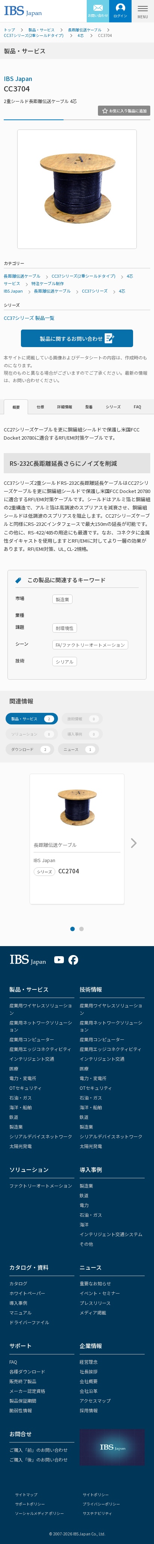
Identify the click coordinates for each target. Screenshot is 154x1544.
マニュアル (20, 1312)
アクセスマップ (95, 1400)
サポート (20, 1346)
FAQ (137, 406)
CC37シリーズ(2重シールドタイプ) (34, 35)
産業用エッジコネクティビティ (40, 1049)
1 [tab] (72, 929)
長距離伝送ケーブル (84, 29)
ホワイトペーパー (27, 1293)
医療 (13, 1068)
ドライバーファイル (29, 1322)
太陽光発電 (20, 1146)
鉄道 (13, 1117)
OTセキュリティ (25, 1088)
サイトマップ (26, 1494)
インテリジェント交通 (31, 1058)
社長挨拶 (89, 1371)
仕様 (40, 406)
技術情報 (81, 718)
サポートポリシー (30, 1504)
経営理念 (89, 1362)
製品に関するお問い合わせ (71, 338)
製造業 (16, 1126)
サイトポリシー (96, 1494)
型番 (89, 406)
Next (132, 839)
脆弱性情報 (20, 1410)
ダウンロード (28, 749)
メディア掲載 (93, 1312)
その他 (86, 1244)
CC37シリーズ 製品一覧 (29, 317)
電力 (84, 1205)
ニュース (77, 749)
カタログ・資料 (29, 1267)
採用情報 (89, 1410)
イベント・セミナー (100, 1293)
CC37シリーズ (95, 291)
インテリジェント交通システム (111, 1234)
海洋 (84, 1224)
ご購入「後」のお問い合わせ (38, 1459)
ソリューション (30, 734)
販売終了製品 (22, 1381)
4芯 (81, 35)
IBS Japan (18, 78)
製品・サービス (41, 29)
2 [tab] (81, 929)
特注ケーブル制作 (47, 283)
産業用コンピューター (31, 1039)
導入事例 (81, 734)
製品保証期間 (22, 1400)
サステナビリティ (97, 1513)
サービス (12, 283)
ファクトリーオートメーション (40, 1185)
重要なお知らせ (95, 1283)
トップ (9, 29)
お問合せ (20, 1434)
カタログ (18, 1283)
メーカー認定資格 (27, 1391)
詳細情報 (64, 406)
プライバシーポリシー (101, 1504)
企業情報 (91, 1346)
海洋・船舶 (20, 1107)
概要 (16, 407)
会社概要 (89, 1381)
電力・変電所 (22, 1078)
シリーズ (113, 406)
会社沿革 (89, 1391)
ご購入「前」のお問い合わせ (38, 1450)
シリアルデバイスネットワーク (40, 1136)
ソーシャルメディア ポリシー (39, 1513)
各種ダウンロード (27, 1371)
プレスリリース (95, 1303)
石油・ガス (20, 1097)
